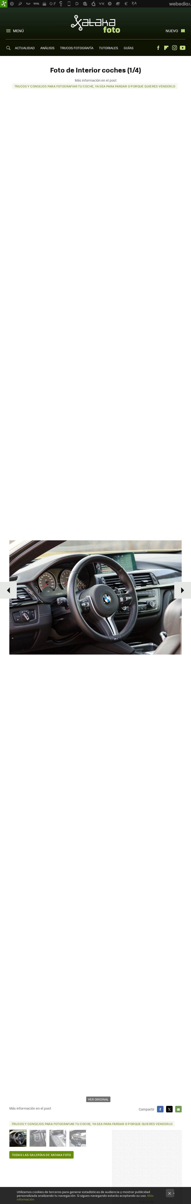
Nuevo (172, 30)
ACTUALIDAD (25, 47)
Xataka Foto (95, 23)
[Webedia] (180, 4)
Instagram (174, 48)
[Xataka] (3, 3)
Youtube (182, 48)
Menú (18, 30)
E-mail (178, 1109)
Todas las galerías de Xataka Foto (41, 1154)
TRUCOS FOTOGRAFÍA (76, 47)
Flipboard (166, 48)
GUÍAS (128, 47)
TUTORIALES (108, 47)
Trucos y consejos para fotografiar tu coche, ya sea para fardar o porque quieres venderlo (94, 86)
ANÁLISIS (47, 47)
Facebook (158, 48)
